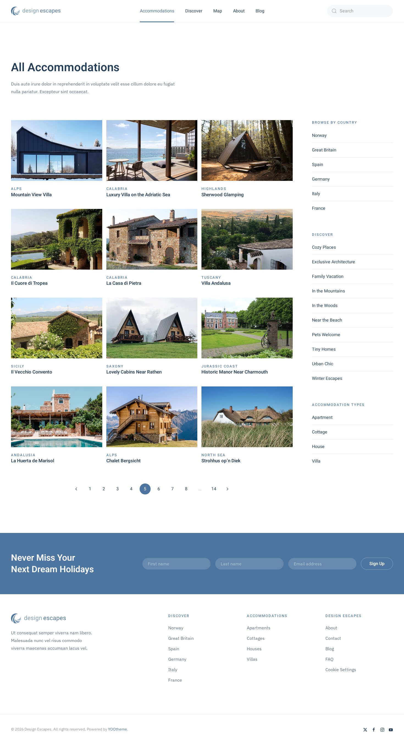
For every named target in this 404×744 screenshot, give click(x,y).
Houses (254, 648)
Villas (252, 659)
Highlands (213, 188)
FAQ (329, 659)
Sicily (17, 366)
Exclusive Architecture (333, 262)
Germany (321, 179)
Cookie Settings (340, 669)
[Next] (227, 488)
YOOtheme (117, 729)
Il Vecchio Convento (31, 372)
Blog (260, 11)
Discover (193, 11)
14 (213, 489)
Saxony (115, 366)
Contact (333, 638)
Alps (16, 188)
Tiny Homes (324, 349)
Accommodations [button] (157, 11)
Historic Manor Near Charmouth (234, 372)
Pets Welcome (326, 334)
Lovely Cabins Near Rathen (134, 372)
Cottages (256, 638)
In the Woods (324, 305)
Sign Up (376, 563)
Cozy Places (324, 247)
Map (217, 11)
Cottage (319, 432)
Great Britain (324, 150)
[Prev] (76, 488)
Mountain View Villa (31, 194)
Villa (316, 461)
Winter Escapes (327, 378)
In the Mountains (328, 291)
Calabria (117, 188)
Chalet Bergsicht (123, 460)
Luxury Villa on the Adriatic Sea (138, 194)
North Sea (213, 455)
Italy (316, 193)
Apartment (322, 417)
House (318, 446)
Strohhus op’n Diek (220, 460)
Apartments (258, 627)
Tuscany (211, 277)
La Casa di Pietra (123, 283)
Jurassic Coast (219, 366)
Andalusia (23, 455)
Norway (319, 135)
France (318, 208)
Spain (317, 164)
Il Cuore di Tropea (29, 283)
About (239, 11)
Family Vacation (328, 276)
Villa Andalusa (216, 283)
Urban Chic (322, 364)
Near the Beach (327, 320)
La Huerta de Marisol (32, 460)
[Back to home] (35, 11)
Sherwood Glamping (222, 194)
